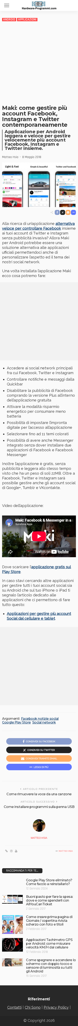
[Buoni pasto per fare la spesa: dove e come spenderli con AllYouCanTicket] (12, 899)
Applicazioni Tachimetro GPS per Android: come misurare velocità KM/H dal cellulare (49, 943)
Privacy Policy (56, 1007)
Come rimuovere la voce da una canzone (38, 794)
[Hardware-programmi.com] (39, 5)
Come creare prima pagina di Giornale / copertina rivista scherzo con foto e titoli (49, 920)
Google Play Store (16, 722)
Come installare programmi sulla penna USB (39, 807)
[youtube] (16, 851)
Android (9, 19)
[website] (6, 851)
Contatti (14, 1007)
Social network (44, 722)
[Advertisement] (39, 63)
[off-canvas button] (6, 5)
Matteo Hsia (10, 157)
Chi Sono (33, 1007)
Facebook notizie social (40, 719)
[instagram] (11, 851)
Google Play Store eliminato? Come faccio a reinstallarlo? (49, 882)
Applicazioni (27, 19)
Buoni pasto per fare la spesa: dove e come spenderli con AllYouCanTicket (49, 900)
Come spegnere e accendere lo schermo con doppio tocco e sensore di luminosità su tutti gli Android (51, 965)
